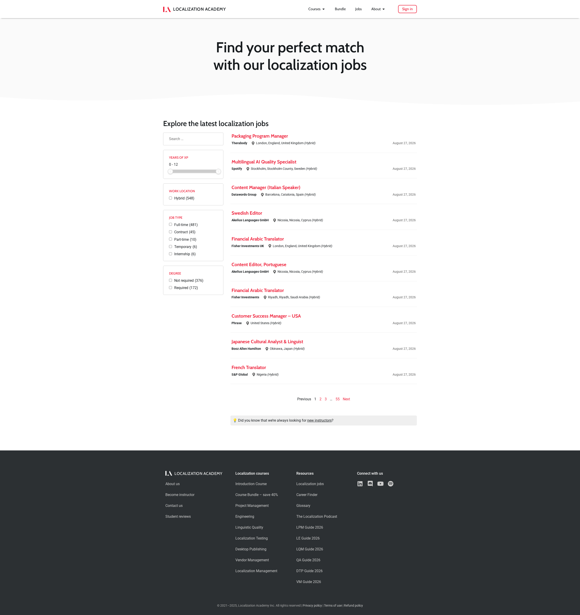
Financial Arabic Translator (258, 239)
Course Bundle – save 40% (256, 495)
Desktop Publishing (250, 549)
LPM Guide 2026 (309, 527)
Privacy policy (312, 606)
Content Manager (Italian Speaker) (266, 187)
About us (172, 484)
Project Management (252, 505)
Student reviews (178, 516)
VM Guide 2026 (308, 582)
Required (186, 288)
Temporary (185, 247)
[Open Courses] (323, 9)
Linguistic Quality (249, 527)
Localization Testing (251, 538)
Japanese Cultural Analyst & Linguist (267, 341)
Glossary (303, 505)
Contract (185, 232)
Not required (188, 280)
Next (346, 399)
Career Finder (306, 495)
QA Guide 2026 (308, 560)
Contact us (174, 505)
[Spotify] (390, 483)
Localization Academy (199, 9)
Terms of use (333, 606)
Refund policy (353, 606)
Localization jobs (310, 484)
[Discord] (370, 483)
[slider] (170, 171)
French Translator (249, 367)
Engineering (244, 516)
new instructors (319, 420)
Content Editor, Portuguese (259, 264)
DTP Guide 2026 (309, 571)
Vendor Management (252, 560)
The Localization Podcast (316, 516)
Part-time (185, 239)
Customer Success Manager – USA (266, 316)
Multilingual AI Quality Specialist (264, 162)
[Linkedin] (360, 483)
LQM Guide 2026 (309, 549)
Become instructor (179, 495)
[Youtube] (380, 483)
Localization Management (256, 571)
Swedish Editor (247, 213)
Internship (185, 254)
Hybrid (184, 198)
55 (338, 399)
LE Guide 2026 (308, 538)
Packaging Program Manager (260, 136)
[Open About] (383, 9)
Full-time (186, 225)
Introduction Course (251, 484)
